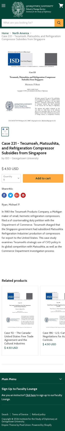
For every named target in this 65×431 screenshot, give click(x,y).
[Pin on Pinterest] (23, 195)
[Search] (58, 23)
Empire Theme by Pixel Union (16, 425)
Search (5, 414)
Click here (31, 395)
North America (20, 33)
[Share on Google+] (16, 195)
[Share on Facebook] (4, 195)
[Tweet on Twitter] (10, 195)
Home (5, 33)
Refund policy (39, 414)
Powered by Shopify (42, 425)
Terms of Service (20, 414)
